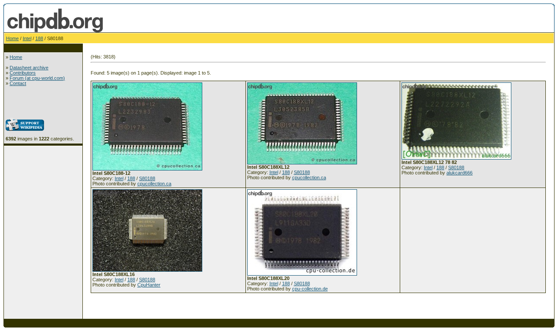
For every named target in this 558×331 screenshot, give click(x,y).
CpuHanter (148, 284)
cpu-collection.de (310, 288)
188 (39, 38)
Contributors (23, 72)
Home (12, 38)
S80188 (147, 178)
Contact (18, 83)
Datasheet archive (29, 67)
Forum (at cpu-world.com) (37, 78)
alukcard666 (459, 172)
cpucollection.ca (154, 183)
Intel (27, 38)
